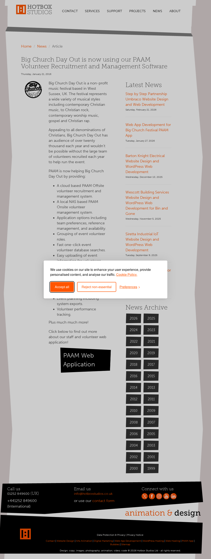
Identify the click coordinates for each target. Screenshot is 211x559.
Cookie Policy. (126, 274)
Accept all (62, 286)
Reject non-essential (97, 286)
